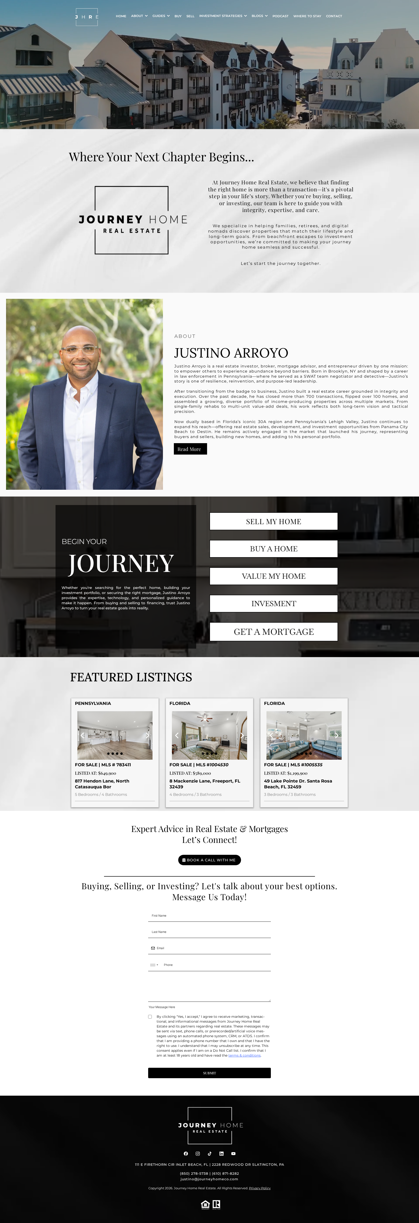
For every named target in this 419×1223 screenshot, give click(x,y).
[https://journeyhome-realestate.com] (87, 17)
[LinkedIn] (221, 1153)
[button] (245, 16)
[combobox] (154, 965)
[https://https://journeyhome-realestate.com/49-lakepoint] (304, 735)
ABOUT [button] (137, 16)
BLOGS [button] (258, 16)
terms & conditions (244, 1055)
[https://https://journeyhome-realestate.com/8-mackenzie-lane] (209, 735)
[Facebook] (186, 1153)
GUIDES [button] (159, 16)
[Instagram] (198, 1153)
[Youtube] (233, 1153)
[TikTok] (210, 1153)
